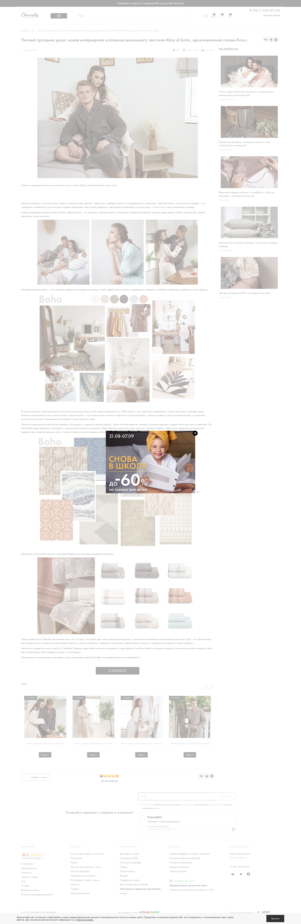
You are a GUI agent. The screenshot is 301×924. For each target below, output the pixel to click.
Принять (275, 918)
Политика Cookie (84, 919)
